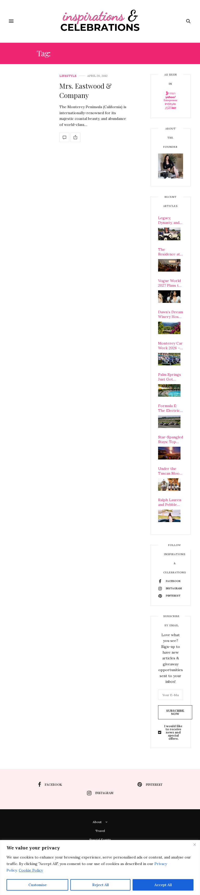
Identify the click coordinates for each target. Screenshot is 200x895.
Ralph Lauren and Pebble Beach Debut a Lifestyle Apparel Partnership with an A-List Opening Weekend (170, 502)
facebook (53, 784)
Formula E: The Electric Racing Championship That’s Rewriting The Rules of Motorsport (170, 408)
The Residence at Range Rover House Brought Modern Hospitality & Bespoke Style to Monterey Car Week (170, 251)
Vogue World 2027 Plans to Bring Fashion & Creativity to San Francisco (170, 283)
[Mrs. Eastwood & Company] (64, 137)
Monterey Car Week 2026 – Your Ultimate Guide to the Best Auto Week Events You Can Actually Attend (170, 345)
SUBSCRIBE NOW (175, 712)
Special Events (100, 840)
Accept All (163, 884)
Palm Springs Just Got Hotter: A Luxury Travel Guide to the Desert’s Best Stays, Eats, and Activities (170, 377)
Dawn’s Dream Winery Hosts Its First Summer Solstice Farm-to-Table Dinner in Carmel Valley (170, 314)
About (97, 822)
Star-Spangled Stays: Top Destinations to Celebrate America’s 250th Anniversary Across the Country (170, 439)
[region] (100, 867)
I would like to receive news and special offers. (173, 732)
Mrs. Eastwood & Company (85, 90)
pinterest (154, 784)
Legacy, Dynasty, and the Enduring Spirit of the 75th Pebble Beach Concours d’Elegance (169, 220)
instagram (104, 793)
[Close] (194, 844)
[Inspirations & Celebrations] (100, 21)
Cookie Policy (31, 870)
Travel (100, 831)
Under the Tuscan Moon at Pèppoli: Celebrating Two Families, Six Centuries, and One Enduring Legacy (170, 471)
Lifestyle (68, 76)
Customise (37, 884)
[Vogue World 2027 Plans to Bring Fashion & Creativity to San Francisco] (169, 296)
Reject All (100, 884)
